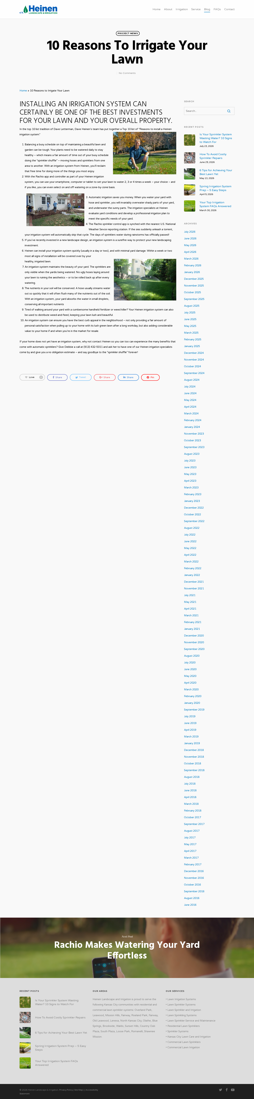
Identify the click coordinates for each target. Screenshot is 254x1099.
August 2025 (191, 305)
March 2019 (191, 736)
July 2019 (189, 716)
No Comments (127, 73)
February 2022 (192, 568)
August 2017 (191, 830)
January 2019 (192, 743)
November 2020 (194, 642)
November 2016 (194, 877)
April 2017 (190, 851)
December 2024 (194, 352)
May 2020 (190, 676)
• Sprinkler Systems (177, 1031)
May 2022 (190, 548)
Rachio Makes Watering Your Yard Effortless (127, 948)
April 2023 (190, 480)
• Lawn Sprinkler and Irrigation (183, 1010)
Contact (229, 9)
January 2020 (192, 702)
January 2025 (192, 346)
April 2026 (190, 252)
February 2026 (192, 265)
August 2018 (191, 777)
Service (196, 9)
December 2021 (194, 581)
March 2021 (191, 615)
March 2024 (191, 413)
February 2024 (192, 420)
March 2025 (191, 332)
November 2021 (194, 588)
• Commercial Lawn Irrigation (183, 1047)
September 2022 (194, 521)
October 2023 (192, 440)
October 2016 (192, 884)
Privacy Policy (66, 1090)
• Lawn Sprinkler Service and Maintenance (190, 1020)
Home (157, 9)
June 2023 (190, 467)
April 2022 (190, 554)
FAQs (217, 9)
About (168, 9)
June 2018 (190, 790)
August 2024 (191, 379)
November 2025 (194, 285)
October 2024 (192, 366)
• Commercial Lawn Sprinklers (183, 1042)
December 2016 (194, 871)
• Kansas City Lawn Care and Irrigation (188, 1036)
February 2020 (192, 696)
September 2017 (194, 824)
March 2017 (191, 857)
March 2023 (191, 487)
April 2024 (190, 406)
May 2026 (190, 245)
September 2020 (194, 649)
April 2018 (190, 797)
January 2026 (192, 272)
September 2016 (194, 891)
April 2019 (190, 729)
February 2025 (192, 339)
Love (35, 377)
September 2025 (194, 299)
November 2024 (194, 359)
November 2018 (194, 756)
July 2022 (189, 534)
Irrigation (182, 9)
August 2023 (191, 453)
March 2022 (191, 561)
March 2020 (191, 689)
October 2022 (192, 514)
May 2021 (190, 602)
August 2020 (191, 655)
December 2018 (194, 750)
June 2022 (190, 541)
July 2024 (189, 386)
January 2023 (192, 501)
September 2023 (194, 447)
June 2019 (190, 723)
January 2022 (192, 575)
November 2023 (194, 433)
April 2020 (190, 682)
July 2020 (189, 662)
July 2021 (189, 595)
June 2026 (190, 238)
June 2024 (190, 393)
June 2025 (190, 319)
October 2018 (192, 763)
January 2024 (192, 427)
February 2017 (192, 864)
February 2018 (192, 810)
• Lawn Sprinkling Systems (181, 1015)
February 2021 (192, 622)
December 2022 (194, 507)
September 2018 (194, 770)
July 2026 (189, 231)
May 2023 (190, 474)
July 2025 (189, 312)
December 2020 (194, 635)
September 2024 (194, 373)
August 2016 (191, 898)
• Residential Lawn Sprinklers (183, 1026)
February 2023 (192, 494)
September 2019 (194, 709)
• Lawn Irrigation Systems (181, 999)
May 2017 (190, 844)
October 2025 (192, 292)
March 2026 (191, 258)
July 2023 (189, 460)
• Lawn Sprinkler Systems (181, 1004)
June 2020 (190, 669)
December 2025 (194, 278)
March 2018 (191, 803)
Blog (207, 9)
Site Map (78, 1090)
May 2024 (190, 400)
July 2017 (189, 837)
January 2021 (192, 628)
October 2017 (192, 817)
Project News (128, 33)
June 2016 (190, 904)
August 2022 (191, 527)
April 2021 (190, 608)
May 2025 (190, 326)
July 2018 (189, 783)
